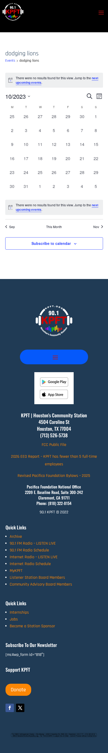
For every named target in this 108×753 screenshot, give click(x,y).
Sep (12, 227)
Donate (18, 689)
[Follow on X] (20, 708)
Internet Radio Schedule (30, 564)
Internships (19, 612)
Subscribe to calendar (51, 243)
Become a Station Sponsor (32, 626)
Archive (16, 536)
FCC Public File (54, 444)
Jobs (14, 619)
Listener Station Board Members (37, 577)
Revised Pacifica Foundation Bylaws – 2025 (54, 475)
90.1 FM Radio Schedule (29, 550)
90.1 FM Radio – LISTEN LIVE (33, 543)
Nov (96, 227)
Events (10, 60)
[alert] (54, 207)
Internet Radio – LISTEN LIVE (34, 557)
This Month (54, 227)
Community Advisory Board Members (41, 584)
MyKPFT (16, 570)
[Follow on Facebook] (10, 708)
